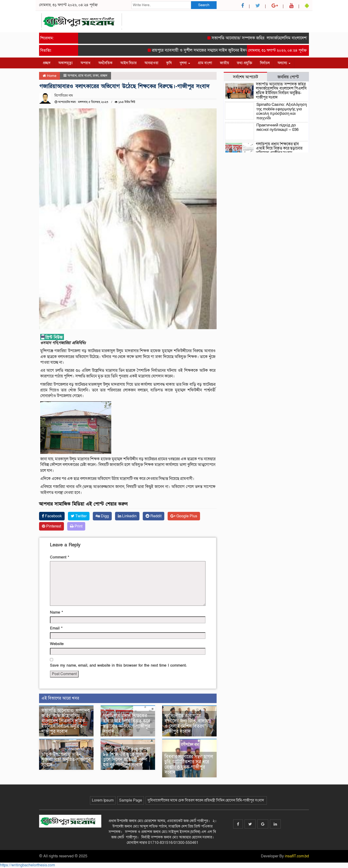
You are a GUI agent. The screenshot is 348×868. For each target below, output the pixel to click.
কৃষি (169, 63)
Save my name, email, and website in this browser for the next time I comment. (118, 665)
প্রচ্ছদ (46, 63)
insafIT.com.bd (297, 856)
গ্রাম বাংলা (205, 63)
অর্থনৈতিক (105, 63)
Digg (104, 516)
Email (56, 628)
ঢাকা (96, 75)
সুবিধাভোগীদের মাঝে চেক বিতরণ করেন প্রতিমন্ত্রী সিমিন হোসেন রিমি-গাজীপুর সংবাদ (206, 800)
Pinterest (53, 526)
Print (78, 526)
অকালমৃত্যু (65, 63)
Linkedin (129, 516)
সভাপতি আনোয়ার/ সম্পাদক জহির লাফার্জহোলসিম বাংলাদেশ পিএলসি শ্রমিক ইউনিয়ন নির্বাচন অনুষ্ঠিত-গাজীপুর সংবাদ (65, 721)
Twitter (80, 516)
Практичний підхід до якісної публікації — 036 (277, 127)
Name (56, 612)
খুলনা (183, 63)
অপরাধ (85, 63)
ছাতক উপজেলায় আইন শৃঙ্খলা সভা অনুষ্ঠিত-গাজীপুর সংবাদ (65, 759)
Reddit (155, 516)
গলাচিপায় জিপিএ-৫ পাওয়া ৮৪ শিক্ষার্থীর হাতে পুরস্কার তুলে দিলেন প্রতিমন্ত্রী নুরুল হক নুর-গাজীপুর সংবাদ (126, 757)
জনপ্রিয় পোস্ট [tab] (288, 77)
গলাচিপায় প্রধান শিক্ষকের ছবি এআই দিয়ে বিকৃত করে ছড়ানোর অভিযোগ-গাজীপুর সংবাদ (126, 724)
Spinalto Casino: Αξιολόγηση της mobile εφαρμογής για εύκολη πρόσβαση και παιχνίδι (281, 111)
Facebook (53, 516)
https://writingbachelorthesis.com (27, 865)
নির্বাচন (265, 63)
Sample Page (130, 800)
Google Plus (186, 516)
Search (203, 5)
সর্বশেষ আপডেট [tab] (245, 77)
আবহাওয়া (151, 63)
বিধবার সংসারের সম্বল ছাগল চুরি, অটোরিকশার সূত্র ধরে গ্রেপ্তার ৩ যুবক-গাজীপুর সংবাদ (189, 764)
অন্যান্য (282, 63)
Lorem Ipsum (103, 800)
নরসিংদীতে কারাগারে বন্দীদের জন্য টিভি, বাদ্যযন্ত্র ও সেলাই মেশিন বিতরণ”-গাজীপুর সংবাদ (188, 724)
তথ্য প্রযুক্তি (244, 63)
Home (51, 75)
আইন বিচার (128, 63)
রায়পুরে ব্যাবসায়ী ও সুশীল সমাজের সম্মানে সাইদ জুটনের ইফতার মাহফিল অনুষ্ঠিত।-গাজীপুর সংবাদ (211, 50)
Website (57, 644)
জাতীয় (224, 63)
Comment (59, 557)
